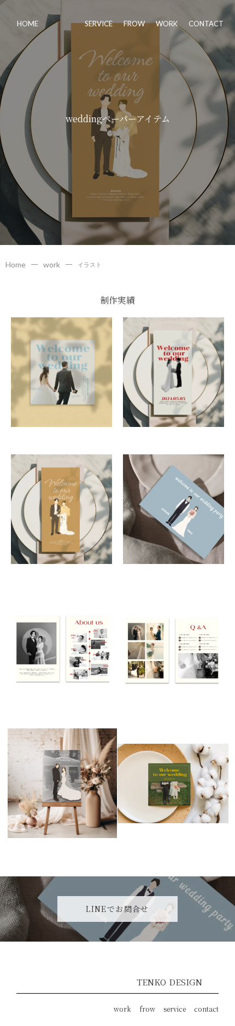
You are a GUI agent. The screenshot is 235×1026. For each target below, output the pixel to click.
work (51, 264)
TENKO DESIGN (169, 982)
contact (206, 1009)
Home (15, 264)
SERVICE (99, 23)
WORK (167, 23)
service (174, 1009)
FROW (134, 23)
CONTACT (206, 23)
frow (147, 1009)
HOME (27, 23)
